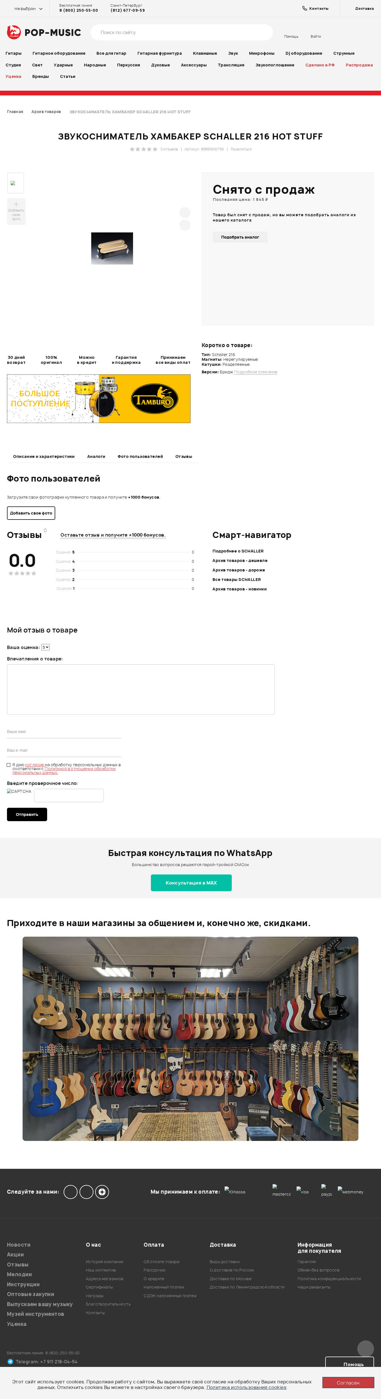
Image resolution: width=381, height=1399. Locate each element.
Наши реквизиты (314, 1287)
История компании (105, 1261)
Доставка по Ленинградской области (247, 1287)
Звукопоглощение (274, 65)
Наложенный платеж (164, 1287)
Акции (15, 1254)
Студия (13, 65)
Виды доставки (225, 1261)
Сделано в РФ (320, 65)
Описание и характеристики (44, 456)
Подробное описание (256, 371)
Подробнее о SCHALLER (238, 551)
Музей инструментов (35, 1314)
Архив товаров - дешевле (240, 560)
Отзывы (183, 456)
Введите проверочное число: (42, 783)
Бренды (40, 76)
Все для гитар (111, 53)
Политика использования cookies (247, 1387)
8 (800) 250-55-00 (78, 10)
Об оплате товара (162, 1261)
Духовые (160, 65)
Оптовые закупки (30, 1294)
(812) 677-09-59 (127, 10)
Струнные (344, 53)
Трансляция (231, 65)
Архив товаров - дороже (239, 570)
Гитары (13, 53)
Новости (18, 1244)
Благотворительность (108, 1304)
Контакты (95, 1312)
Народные (95, 65)
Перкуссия (128, 65)
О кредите (154, 1278)
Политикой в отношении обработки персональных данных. (64, 770)
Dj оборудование (304, 53)
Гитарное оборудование (59, 53)
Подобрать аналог (240, 237)
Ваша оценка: (23, 647)
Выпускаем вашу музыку (40, 1304)
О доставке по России (232, 1270)
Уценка (13, 76)
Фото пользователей (140, 456)
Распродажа (359, 65)
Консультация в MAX (191, 883)
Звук (233, 53)
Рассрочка (154, 1270)
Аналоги (96, 456)
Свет (37, 65)
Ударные (63, 65)
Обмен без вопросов (319, 1270)
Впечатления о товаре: (35, 659)
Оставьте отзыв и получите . (113, 535)
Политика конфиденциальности (329, 1278)
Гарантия (307, 1261)
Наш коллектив (101, 1270)
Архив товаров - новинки (240, 589)
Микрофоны (261, 53)
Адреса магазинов (105, 1278)
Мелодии (19, 1274)
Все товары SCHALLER (237, 579)
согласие (35, 764)
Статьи (67, 76)
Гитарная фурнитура (160, 53)
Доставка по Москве (231, 1278)
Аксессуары (194, 65)
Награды (94, 1295)
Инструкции (23, 1284)
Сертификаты (99, 1287)
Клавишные (205, 53)
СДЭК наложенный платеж (170, 1295)
